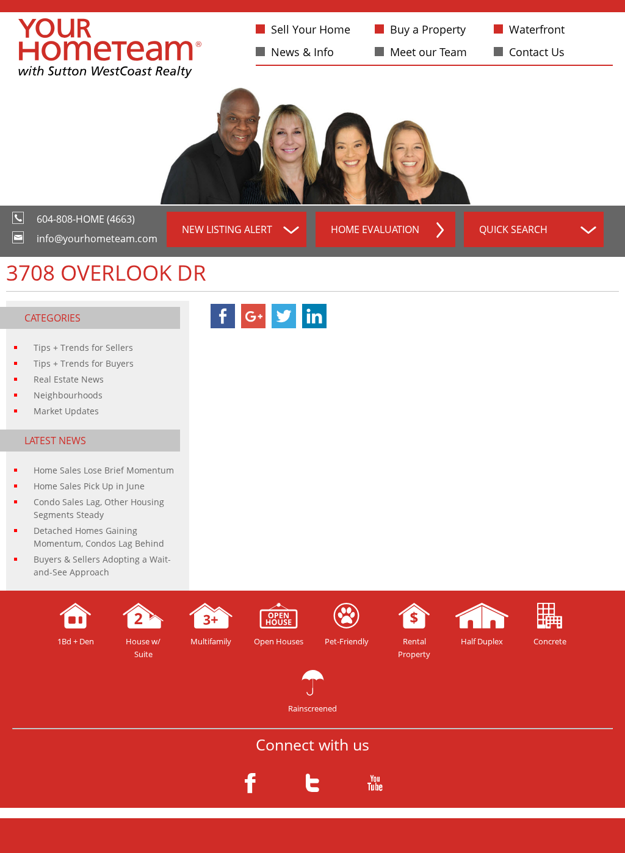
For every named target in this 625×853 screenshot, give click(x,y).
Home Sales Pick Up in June (89, 486)
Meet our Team (428, 52)
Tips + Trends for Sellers (83, 347)
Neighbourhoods (68, 395)
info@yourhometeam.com (97, 238)
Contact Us (537, 52)
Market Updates (66, 411)
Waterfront (537, 29)
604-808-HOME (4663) (86, 219)
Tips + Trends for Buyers (84, 363)
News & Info (302, 52)
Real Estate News (69, 379)
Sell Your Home (310, 29)
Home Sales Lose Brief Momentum (104, 470)
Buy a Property (428, 29)
